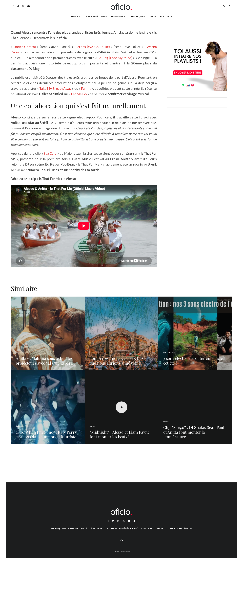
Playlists (166, 16)
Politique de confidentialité (69, 528)
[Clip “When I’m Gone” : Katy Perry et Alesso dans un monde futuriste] (48, 407)
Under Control (25, 47)
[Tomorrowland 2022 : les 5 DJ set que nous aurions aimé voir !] (122, 333)
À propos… (97, 528)
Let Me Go (79, 94)
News (74, 16)
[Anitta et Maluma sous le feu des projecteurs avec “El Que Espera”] (48, 333)
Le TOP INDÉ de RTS (96, 16)
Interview (117, 16)
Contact (161, 528)
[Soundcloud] (123, 521)
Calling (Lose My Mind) (115, 58)
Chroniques (137, 16)
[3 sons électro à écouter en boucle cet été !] (195, 333)
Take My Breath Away (55, 88)
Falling (86, 88)
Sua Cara (50, 153)
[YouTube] (28, 6)
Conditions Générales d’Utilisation (129, 528)
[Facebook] (13, 6)
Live (151, 16)
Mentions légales (181, 528)
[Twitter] (18, 6)
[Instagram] (23, 6)
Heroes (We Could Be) (92, 47)
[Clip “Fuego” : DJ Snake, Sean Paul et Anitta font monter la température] (195, 407)
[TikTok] (134, 521)
